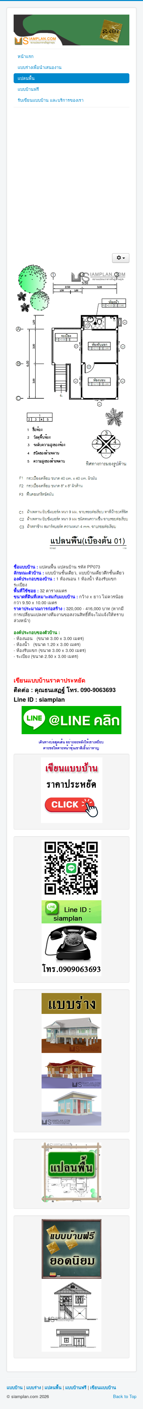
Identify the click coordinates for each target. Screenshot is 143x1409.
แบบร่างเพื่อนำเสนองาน (40, 67)
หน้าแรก (26, 56)
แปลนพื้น (26, 78)
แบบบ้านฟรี (28, 89)
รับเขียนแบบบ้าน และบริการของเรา (50, 100)
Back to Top (124, 1396)
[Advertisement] (71, 182)
